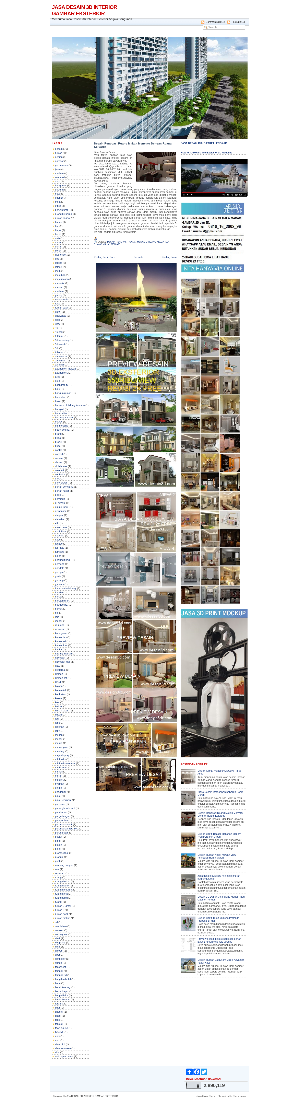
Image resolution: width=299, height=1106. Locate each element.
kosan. (58, 698)
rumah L (59, 910)
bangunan (61, 185)
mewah (59, 287)
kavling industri (63, 653)
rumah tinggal (62, 218)
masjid (58, 743)
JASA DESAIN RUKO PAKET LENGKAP (204, 143)
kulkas (58, 262)
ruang (58, 877)
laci (57, 718)
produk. (59, 857)
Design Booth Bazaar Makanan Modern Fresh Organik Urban (219, 835)
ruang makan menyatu (107, 244)
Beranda (138, 257)
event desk (61, 527)
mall (57, 271)
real (57, 869)
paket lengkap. (63, 800)
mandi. (59, 739)
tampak (59, 971)
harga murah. (62, 600)
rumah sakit (61, 307)
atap (57, 181)
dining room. (62, 507)
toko (57, 1019)
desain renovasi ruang (121, 242)
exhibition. (61, 531)
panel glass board (65, 808)
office (58, 206)
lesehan (59, 726)
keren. (58, 250)
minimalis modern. (65, 763)
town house (61, 1028)
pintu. (58, 840)
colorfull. (59, 470)
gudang (59, 580)
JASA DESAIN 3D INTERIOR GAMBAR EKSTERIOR (84, 10)
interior (59, 197)
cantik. (58, 450)
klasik (58, 682)
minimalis (60, 759)
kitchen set (61, 678)
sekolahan (61, 926)
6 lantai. (59, 352)
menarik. (60, 283)
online (58, 788)
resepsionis (61, 299)
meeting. (60, 751)
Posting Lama (169, 257)
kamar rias (61, 637)
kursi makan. (62, 710)
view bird (60, 1044)
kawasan (60, 657)
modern (59, 173)
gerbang (59, 564)
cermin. (59, 458)
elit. (57, 523)
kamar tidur (61, 645)
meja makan (62, 279)
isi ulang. (60, 625)
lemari (58, 267)
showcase (60, 315)
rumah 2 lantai (63, 906)
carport (59, 454)
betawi (58, 421)
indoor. (59, 621)
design (59, 157)
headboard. (61, 604)
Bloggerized (223, 1096)
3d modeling (62, 340)
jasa (57, 169)
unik (57, 1036)
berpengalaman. (64, 417)
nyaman (59, 783)
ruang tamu (61, 897)
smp (57, 319)
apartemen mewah (65, 368)
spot (57, 954)
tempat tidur (61, 995)
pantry (58, 295)
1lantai (59, 332)
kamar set (60, 641)
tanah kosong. (63, 987)
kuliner (59, 706)
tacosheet (60, 967)
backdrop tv (61, 385)
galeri (58, 556)
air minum (60, 360)
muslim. (59, 779)
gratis (58, 576)
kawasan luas (62, 661)
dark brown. (61, 482)
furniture (59, 551)
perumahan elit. (63, 824)
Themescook (239, 1096)
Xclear (205, 1096)
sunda (58, 963)
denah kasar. (62, 490)
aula (57, 381)
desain (59, 149)
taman (58, 222)
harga (58, 596)
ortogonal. (60, 792)
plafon (58, 844)
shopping (60, 942)
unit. (57, 1040)
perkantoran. (62, 210)
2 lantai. (59, 336)
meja (58, 201)
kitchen (59, 674)
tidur (57, 1007)
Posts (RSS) (238, 22)
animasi (59, 364)
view (57, 324)
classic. (59, 462)
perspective (61, 820)
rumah (58, 153)
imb (57, 617)
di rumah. (60, 503)
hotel (58, 193)
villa (57, 1052)
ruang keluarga (63, 214)
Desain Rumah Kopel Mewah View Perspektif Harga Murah (217, 856)
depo (58, 494)
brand (58, 433)
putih (58, 861)
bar (57, 226)
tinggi (58, 1015)
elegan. (59, 515)
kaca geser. (61, 633)
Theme (212, 1096)
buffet (58, 446)
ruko (57, 303)
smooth (59, 950)
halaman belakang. (65, 588)
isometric (60, 629)
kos (57, 258)
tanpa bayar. (62, 991)
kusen (58, 714)
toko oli (59, 1024)
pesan (58, 836)
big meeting (61, 425)
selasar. (59, 930)
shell (57, 938)
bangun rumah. (63, 393)
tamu (58, 983)
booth (58, 234)
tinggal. (59, 1011)
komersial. (61, 690)
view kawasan (63, 1048)
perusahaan (62, 832)
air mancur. (61, 356)
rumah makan (62, 918)
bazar (58, 401)
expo (58, 539)
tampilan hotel (63, 979)
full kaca (59, 547)
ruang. (58, 901)
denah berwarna (64, 486)
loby (57, 731)
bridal (58, 437)
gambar (59, 161)
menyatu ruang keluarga (153, 242)
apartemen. (61, 372)
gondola (59, 568)
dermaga (60, 499)
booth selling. (62, 429)
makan (59, 735)
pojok (58, 849)
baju (57, 389)
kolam (58, 686)
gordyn (59, 572)
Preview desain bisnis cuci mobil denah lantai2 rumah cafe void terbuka (219, 940)
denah (58, 246)
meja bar (60, 275)
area (57, 376)
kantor (58, 649)
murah (58, 775)
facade (59, 543)
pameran (60, 804)
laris (57, 722)
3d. (57, 348)
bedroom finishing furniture (70, 405)
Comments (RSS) (215, 22)
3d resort (60, 344)
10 (56, 328)
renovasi (60, 177)
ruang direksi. (62, 881)
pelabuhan (61, 812)
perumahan (61, 165)
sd (56, 922)
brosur (58, 442)
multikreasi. (61, 767)
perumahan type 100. (67, 828)
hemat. (59, 608)
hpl (57, 613)
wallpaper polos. (64, 1056)
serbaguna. (61, 934)
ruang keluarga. (64, 889)
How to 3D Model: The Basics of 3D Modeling (206, 152)
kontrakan (60, 694)
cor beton (60, 474)
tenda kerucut (62, 999)
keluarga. (60, 669)
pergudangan (62, 816)
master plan (61, 747)
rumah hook (61, 914)
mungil (59, 771)
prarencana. (62, 853)
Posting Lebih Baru (104, 257)
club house (61, 466)
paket (58, 796)
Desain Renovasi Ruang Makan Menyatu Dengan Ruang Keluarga (133, 145)
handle (59, 592)
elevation (60, 519)
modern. (59, 291)
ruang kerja (61, 893)
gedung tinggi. (63, 560)
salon (58, 311)
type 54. (59, 1032)
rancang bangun (64, 865)
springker (60, 958)
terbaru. (59, 1003)
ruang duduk (62, 885)
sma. (57, 946)
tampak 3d (61, 975)
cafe (57, 238)
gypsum (59, 584)
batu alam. (61, 397)
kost (57, 702)
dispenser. (61, 511)
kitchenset (60, 254)
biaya (58, 230)
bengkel (59, 409)
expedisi (59, 535)
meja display (62, 755)
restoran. (60, 873)
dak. (57, 478)
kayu (57, 665)
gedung (59, 189)
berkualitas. (61, 413)
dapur (58, 242)
